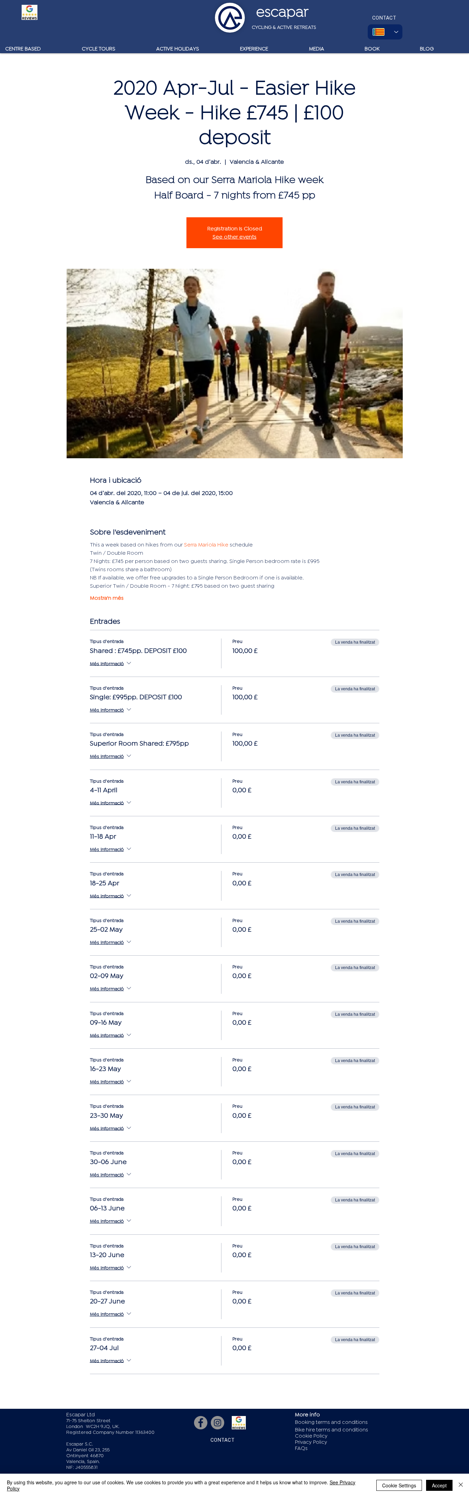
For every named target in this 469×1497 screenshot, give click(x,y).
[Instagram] (217, 1422)
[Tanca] (461, 1485)
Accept (439, 1485)
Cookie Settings (399, 1485)
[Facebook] (200, 1422)
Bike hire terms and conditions (331, 1429)
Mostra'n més (107, 598)
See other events (234, 237)
